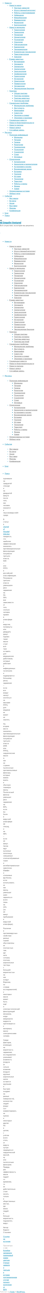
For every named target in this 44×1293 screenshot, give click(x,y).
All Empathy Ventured (10, 222)
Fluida (12, 1292)
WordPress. (21, 1292)
